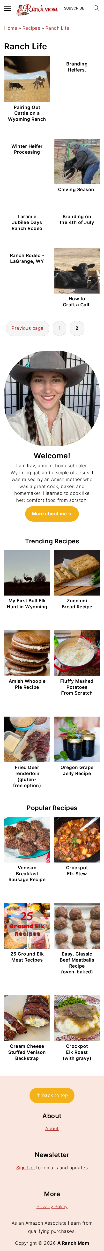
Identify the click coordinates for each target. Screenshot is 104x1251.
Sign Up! (25, 1168)
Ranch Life (57, 28)
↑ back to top (52, 1095)
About (52, 1128)
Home (10, 28)
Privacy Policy (52, 1206)
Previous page (28, 328)
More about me (49, 514)
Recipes (31, 28)
